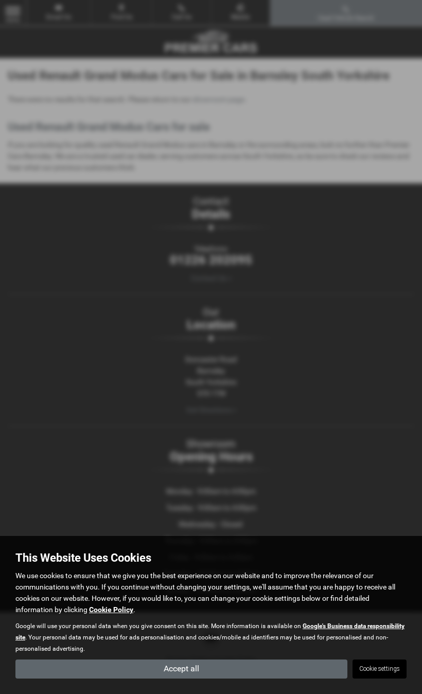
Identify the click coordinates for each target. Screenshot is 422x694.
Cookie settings (379, 668)
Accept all (181, 668)
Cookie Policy (111, 609)
